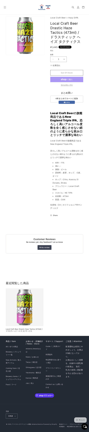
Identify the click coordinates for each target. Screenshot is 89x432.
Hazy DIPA (73, 18)
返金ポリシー (63, 424)
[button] (4, 7)
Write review (44, 247)
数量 (51, 54)
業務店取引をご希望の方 (53, 377)
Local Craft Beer (58, 18)
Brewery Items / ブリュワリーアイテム (13, 377)
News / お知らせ (32, 357)
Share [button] (55, 215)
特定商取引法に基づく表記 (53, 361)
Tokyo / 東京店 (32, 362)
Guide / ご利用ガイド (53, 347)
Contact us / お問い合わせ (54, 385)
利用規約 (49, 354)
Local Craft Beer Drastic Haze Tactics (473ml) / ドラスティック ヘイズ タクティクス (24, 330)
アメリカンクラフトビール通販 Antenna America (27, 424)
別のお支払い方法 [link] (67, 85)
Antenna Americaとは (33, 350)
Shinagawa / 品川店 (33, 367)
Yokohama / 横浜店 (33, 373)
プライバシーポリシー (53, 369)
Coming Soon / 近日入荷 (13, 369)
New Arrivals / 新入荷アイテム (13, 361)
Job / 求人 (30, 383)
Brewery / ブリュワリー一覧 (13, 353)
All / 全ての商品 (12, 347)
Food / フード (11, 384)
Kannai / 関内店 (32, 378)
